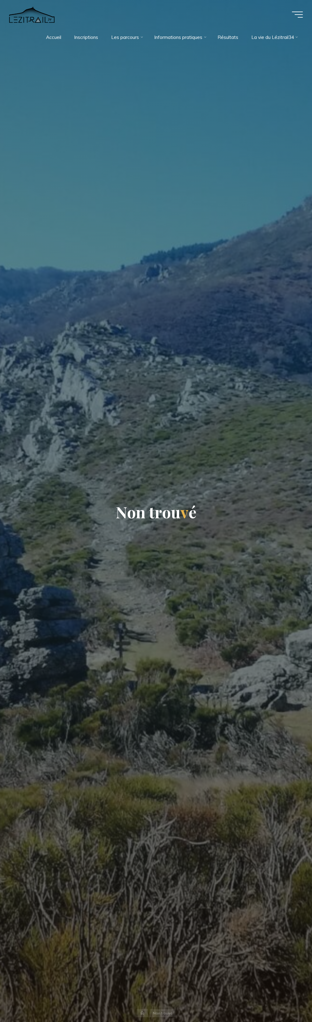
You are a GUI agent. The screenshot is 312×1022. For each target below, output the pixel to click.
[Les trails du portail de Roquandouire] (32, 14)
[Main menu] (297, 15)
